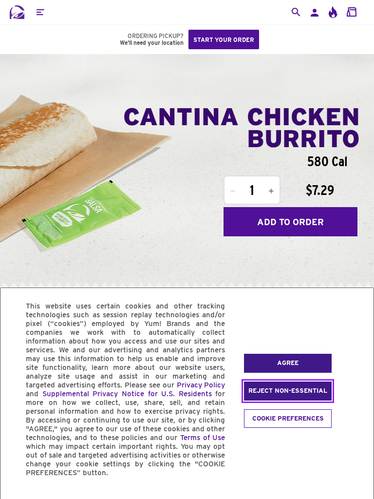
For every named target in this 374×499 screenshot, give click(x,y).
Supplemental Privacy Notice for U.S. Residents (127, 393)
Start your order (223, 39)
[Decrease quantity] (232, 191)
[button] (40, 12)
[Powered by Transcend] (16, 495)
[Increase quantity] (271, 191)
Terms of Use (202, 437)
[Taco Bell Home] (17, 12)
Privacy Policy (201, 385)
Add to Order (290, 222)
